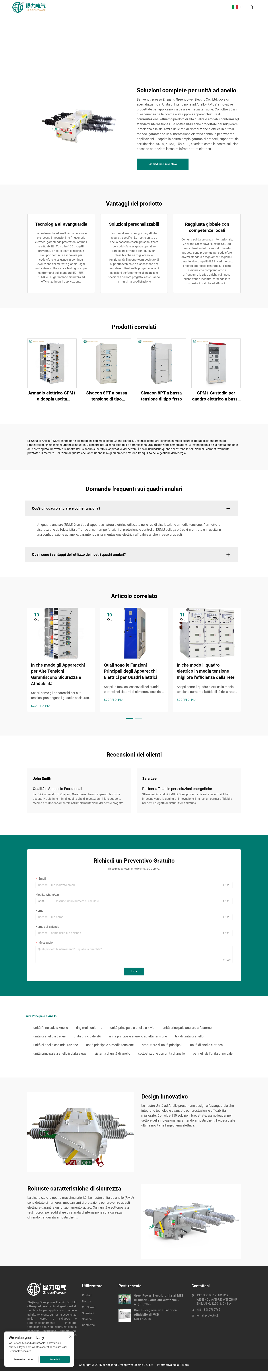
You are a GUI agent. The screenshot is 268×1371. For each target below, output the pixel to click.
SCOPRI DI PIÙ (40, 706)
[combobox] (45, 901)
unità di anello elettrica (206, 1045)
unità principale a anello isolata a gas (59, 1053)
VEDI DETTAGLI (52, 363)
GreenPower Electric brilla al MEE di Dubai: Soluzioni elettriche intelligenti (158, 1298)
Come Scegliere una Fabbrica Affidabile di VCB (155, 1312)
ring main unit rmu (89, 1028)
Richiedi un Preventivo (162, 164)
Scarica (202, 7)
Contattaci (220, 7)
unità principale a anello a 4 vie (132, 1028)
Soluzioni (185, 7)
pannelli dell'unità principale (213, 1053)
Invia (134, 971)
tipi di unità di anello (189, 1036)
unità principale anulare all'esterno (187, 1028)
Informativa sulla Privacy (173, 1365)
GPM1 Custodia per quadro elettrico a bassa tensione (216, 396)
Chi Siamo (167, 7)
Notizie (151, 7)
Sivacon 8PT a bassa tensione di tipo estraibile (106, 396)
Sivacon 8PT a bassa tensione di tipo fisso (161, 396)
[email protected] (207, 1315)
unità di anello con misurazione (55, 1045)
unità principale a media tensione (110, 1045)
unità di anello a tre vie (49, 1036)
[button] (129, 718)
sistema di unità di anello (112, 1053)
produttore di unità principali (162, 1045)
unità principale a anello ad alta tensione (138, 1036)
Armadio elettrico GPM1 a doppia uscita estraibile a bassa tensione (52, 396)
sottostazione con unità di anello (161, 1053)
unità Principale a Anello (50, 1028)
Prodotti (135, 7)
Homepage (117, 7)
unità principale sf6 (87, 1036)
